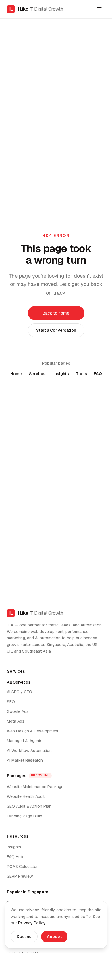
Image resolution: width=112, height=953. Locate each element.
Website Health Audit (26, 796)
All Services (18, 682)
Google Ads (18, 711)
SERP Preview (20, 876)
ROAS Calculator (22, 866)
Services (38, 373)
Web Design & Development (32, 731)
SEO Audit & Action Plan (29, 806)
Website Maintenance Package (35, 786)
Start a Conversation (56, 330)
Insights (61, 373)
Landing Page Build (24, 816)
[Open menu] (99, 9)
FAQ (98, 373)
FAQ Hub (15, 856)
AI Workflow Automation (29, 750)
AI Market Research (25, 760)
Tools (81, 373)
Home (16, 373)
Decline (24, 936)
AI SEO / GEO (19, 692)
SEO (11, 701)
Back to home (56, 313)
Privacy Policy (32, 922)
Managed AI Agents (25, 740)
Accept (54, 936)
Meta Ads (15, 721)
